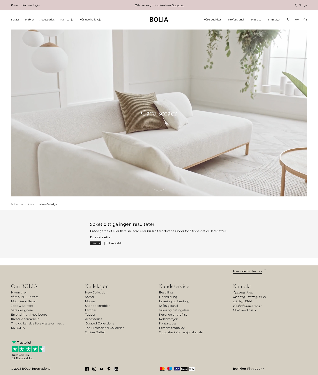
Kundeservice (174, 286)
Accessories (93, 319)
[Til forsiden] (159, 19)
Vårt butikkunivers (24, 297)
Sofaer (89, 297)
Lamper (90, 310)
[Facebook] (87, 369)
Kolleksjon (97, 286)
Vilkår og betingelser (174, 310)
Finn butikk (255, 368)
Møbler (90, 301)
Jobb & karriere (22, 305)
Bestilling (166, 292)
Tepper (90, 314)
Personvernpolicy (172, 328)
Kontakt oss (167, 323)
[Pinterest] (109, 369)
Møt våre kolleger (24, 301)
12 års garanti (168, 305)
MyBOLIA (18, 328)
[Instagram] (94, 369)
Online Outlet (95, 332)
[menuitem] (16, 20)
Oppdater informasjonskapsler (181, 332)
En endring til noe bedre (29, 314)
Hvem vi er (19, 292)
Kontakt (242, 286)
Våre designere (22, 310)
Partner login (31, 5)
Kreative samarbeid (25, 319)
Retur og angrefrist (173, 314)
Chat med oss (243, 310)
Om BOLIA (24, 286)
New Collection (96, 292)
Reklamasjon (168, 319)
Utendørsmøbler (97, 305)
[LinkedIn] (116, 369)
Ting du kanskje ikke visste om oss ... (37, 323)
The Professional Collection (105, 328)
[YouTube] (101, 369)
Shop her (178, 5)
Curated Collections (99, 323)
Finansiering (168, 297)
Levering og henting (174, 301)
